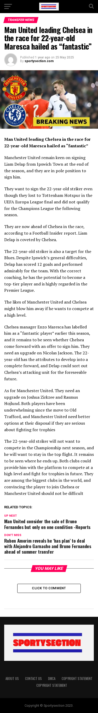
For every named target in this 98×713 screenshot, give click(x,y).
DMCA (51, 678)
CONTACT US (33, 678)
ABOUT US (12, 678)
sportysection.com (39, 61)
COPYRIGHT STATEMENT (77, 678)
